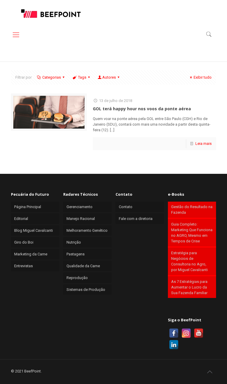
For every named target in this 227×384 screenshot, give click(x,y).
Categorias (51, 77)
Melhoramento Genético (87, 230)
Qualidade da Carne (83, 266)
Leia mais (203, 143)
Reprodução (77, 278)
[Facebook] (174, 333)
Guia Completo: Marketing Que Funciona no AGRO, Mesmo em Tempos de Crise (192, 232)
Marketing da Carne (30, 254)
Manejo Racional (81, 218)
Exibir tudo (203, 77)
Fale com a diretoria (136, 218)
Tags (82, 77)
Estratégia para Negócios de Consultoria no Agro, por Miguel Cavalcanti (189, 261)
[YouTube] (198, 333)
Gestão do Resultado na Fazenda (192, 210)
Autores (109, 77)
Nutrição (74, 242)
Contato (125, 207)
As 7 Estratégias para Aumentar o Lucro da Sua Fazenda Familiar (189, 287)
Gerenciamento (80, 207)
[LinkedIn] (174, 344)
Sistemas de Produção (86, 289)
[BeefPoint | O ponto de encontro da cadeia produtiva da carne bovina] (50, 13)
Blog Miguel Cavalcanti (33, 230)
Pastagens (76, 254)
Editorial (21, 218)
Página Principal (27, 207)
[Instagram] (186, 333)
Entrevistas (23, 266)
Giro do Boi (23, 242)
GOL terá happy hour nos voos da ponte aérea (142, 108)
